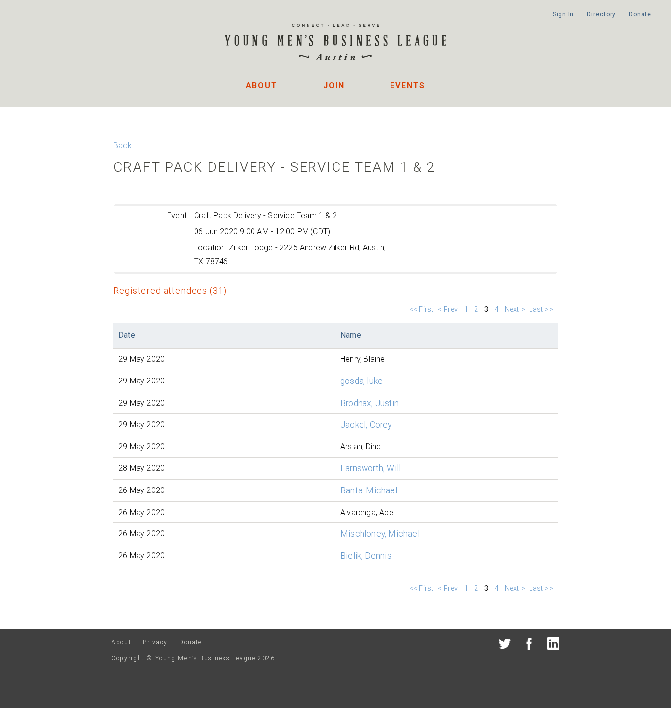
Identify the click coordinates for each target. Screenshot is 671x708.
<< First (421, 309)
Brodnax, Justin (369, 403)
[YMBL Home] (335, 43)
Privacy (155, 642)
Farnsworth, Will (370, 468)
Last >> (542, 309)
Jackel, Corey (366, 425)
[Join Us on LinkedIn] (553, 645)
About (262, 85)
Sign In (563, 14)
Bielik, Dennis (365, 556)
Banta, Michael (368, 490)
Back (122, 145)
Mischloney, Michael (379, 534)
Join (334, 85)
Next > (515, 309)
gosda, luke (361, 381)
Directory (601, 14)
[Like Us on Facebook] (529, 645)
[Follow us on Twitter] (505, 645)
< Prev (448, 309)
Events (407, 85)
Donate (640, 14)
